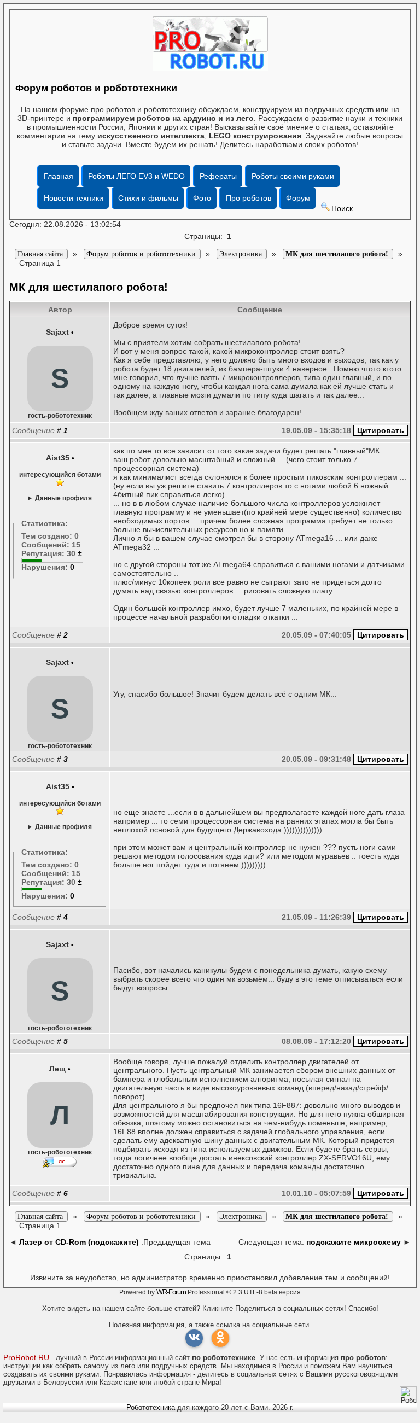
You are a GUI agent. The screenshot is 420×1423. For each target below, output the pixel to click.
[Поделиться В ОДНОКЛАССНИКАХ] (220, 1338)
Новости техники (73, 198)
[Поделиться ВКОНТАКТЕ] (194, 1338)
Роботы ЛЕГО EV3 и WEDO (136, 176)
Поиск (342, 208)
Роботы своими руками (293, 176)
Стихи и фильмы (148, 198)
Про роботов (248, 198)
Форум (298, 198)
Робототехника (150, 1407)
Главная (58, 176)
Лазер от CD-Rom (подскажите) (79, 1242)
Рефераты (218, 176)
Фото (202, 198)
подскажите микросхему (353, 1242)
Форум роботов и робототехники (96, 88)
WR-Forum (171, 1292)
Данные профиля (63, 497)
